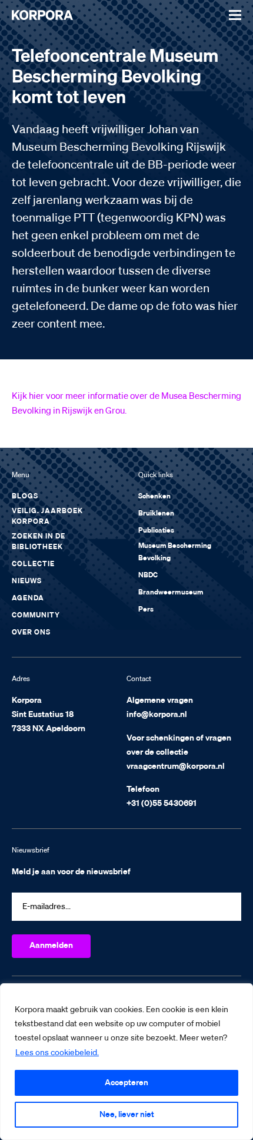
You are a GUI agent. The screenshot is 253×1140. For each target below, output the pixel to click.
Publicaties (156, 530)
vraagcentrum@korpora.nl (175, 766)
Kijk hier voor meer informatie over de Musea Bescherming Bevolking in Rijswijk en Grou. (126, 403)
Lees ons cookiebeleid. (57, 1053)
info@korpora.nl (156, 715)
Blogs (25, 496)
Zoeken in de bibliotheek (38, 542)
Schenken (154, 496)
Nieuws (27, 581)
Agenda (28, 598)
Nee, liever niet (126, 1115)
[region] (126, 1061)
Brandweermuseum (171, 592)
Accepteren (126, 1083)
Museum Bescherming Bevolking (174, 552)
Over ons (31, 632)
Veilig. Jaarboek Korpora (47, 517)
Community (36, 615)
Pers (146, 609)
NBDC (148, 575)
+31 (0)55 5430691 (161, 803)
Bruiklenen (156, 513)
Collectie (33, 564)
